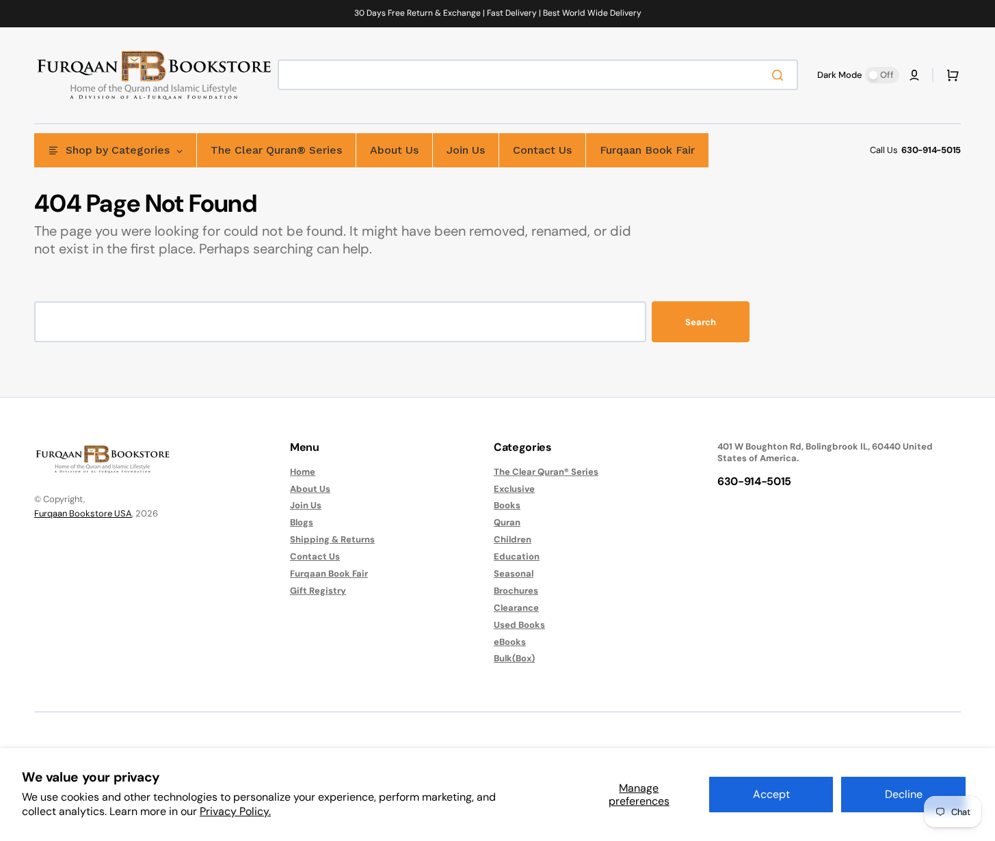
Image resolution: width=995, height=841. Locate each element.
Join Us (305, 505)
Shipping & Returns (332, 539)
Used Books (519, 625)
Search (700, 322)
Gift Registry (318, 590)
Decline (904, 794)
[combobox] (538, 74)
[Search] (780, 75)
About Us (310, 489)
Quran (507, 522)
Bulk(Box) (514, 658)
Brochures (516, 590)
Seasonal (513, 573)
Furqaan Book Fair (329, 573)
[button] (914, 75)
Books (507, 505)
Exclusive (514, 489)
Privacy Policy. (235, 811)
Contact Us (315, 556)
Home (302, 472)
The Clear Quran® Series (546, 472)
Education (517, 556)
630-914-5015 (931, 150)
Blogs (301, 522)
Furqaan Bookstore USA (83, 513)
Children (512, 539)
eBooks (510, 642)
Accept (771, 794)
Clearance (516, 607)
